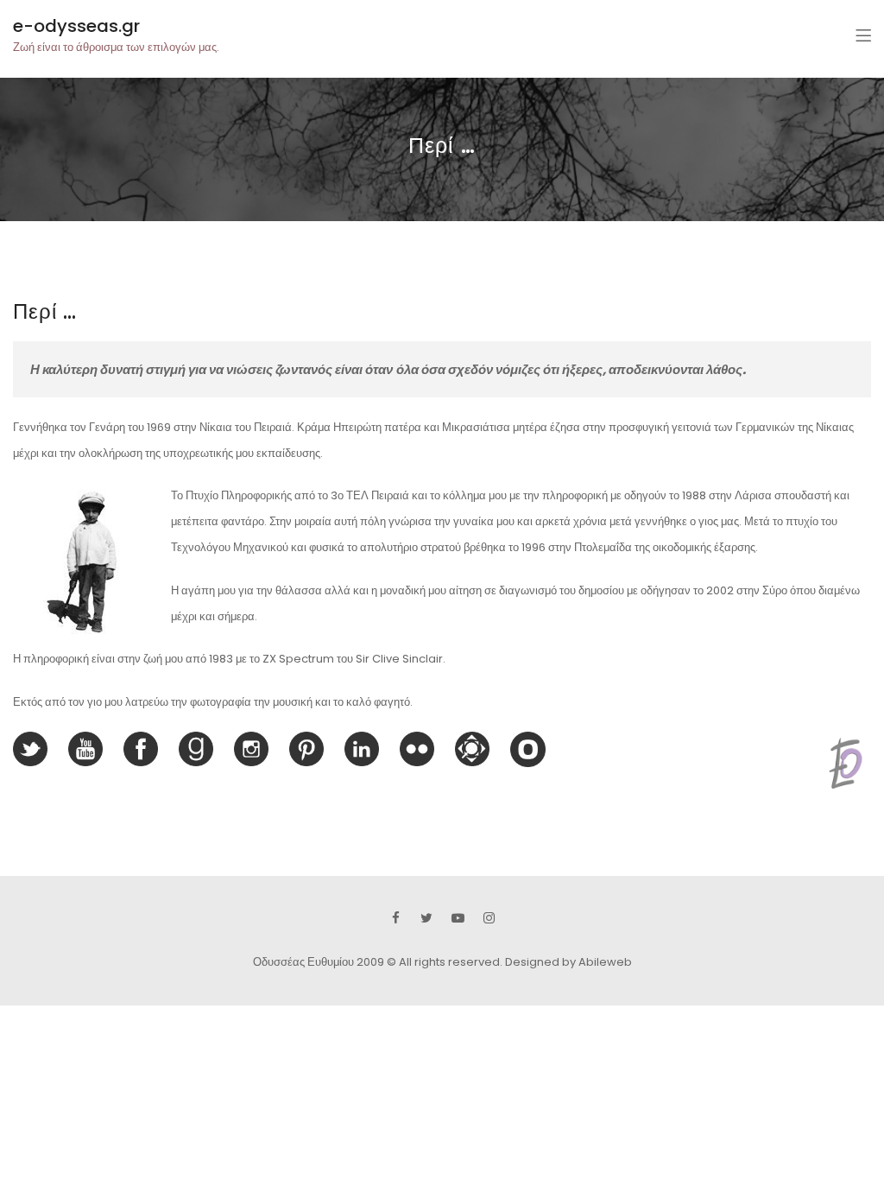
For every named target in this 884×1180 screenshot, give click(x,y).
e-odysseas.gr (76, 26)
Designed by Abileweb (568, 962)
